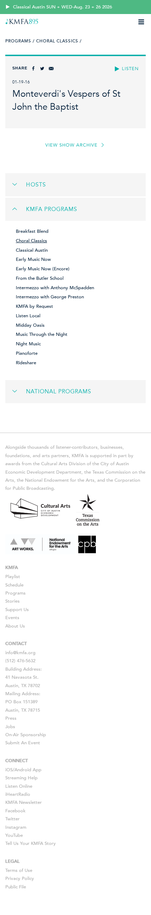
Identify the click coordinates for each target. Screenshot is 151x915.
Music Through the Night (41, 334)
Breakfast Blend (32, 231)
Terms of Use (18, 870)
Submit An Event (22, 743)
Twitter (12, 819)
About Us (15, 626)
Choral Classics (31, 241)
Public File (15, 887)
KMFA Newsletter (23, 802)
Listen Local (28, 316)
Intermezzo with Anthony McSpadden (55, 288)
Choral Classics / (59, 41)
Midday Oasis (30, 325)
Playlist (12, 577)
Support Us (17, 609)
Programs (15, 593)
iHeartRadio (17, 794)
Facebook (15, 811)
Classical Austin (32, 250)
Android (22, 770)
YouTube (14, 835)
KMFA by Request (34, 306)
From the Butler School (40, 278)
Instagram (15, 827)
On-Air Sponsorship (25, 735)
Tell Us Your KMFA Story (30, 843)
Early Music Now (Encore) (43, 269)
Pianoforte (27, 353)
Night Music (28, 344)
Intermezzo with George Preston (50, 297)
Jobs (10, 727)
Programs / (20, 41)
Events (12, 618)
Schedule (14, 585)
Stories (12, 601)
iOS (9, 770)
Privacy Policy (19, 878)
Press (11, 718)
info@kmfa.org (20, 653)
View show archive (72, 145)
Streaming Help (21, 778)
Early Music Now (33, 259)
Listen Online (18, 786)
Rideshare (26, 363)
